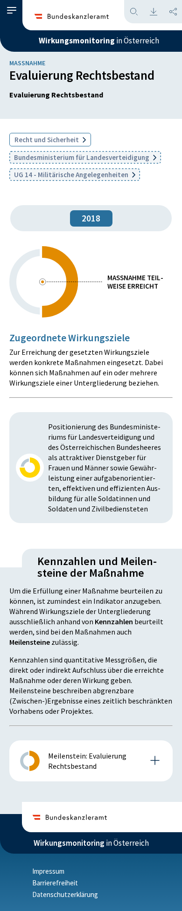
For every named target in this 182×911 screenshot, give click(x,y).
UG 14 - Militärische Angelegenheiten (72, 174)
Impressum (48, 871)
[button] (11, 10)
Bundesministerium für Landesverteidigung (82, 157)
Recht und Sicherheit (47, 139)
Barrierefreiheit (55, 882)
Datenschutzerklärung (65, 894)
